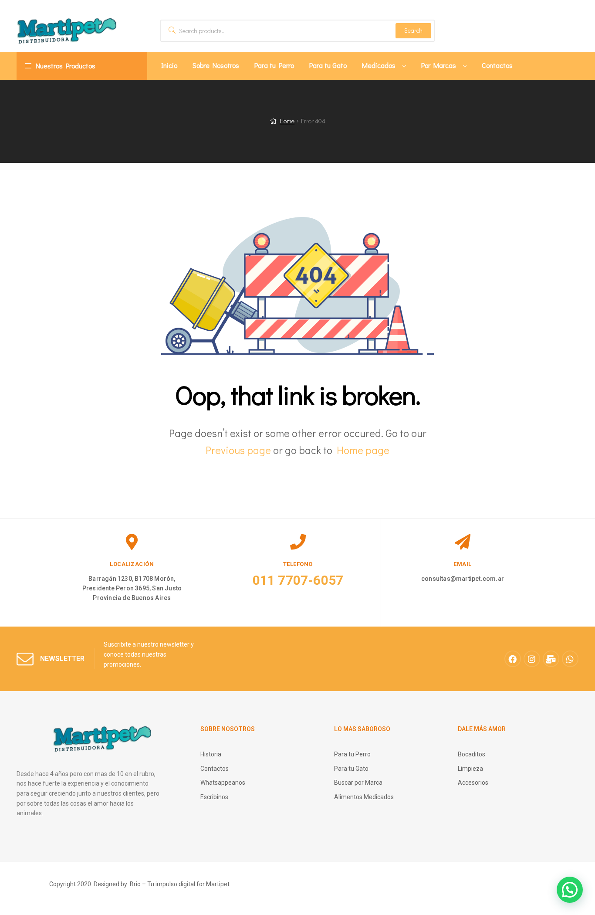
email (462, 564)
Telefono (298, 564)
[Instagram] (532, 659)
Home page (363, 450)
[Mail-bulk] (551, 659)
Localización (132, 564)
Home (287, 121)
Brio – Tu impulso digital (162, 884)
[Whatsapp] (570, 659)
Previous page (238, 450)
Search (413, 30)
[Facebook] (512, 659)
